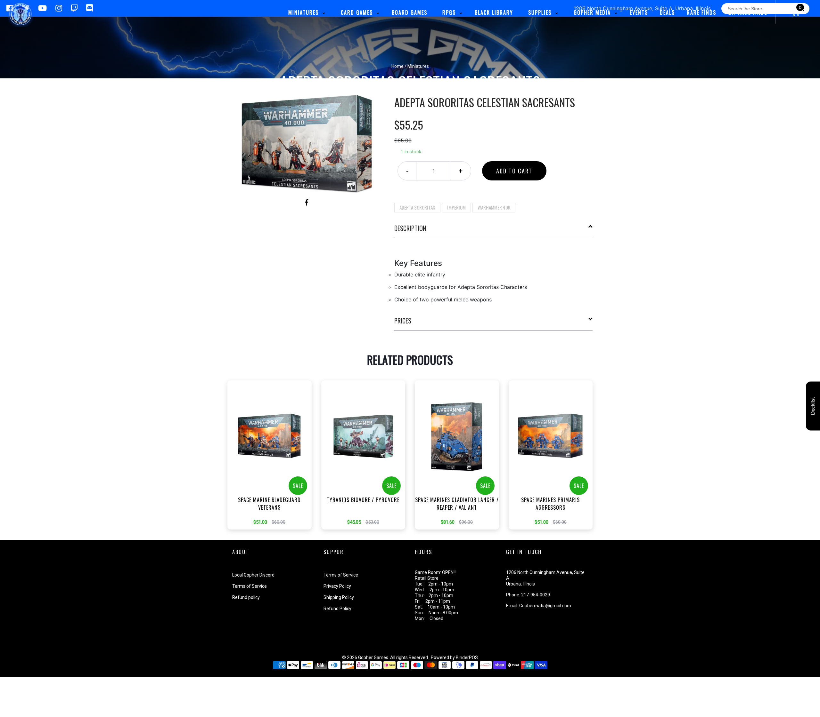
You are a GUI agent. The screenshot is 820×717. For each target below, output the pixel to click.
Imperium (456, 207)
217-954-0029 (535, 594)
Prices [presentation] (402, 320)
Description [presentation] (410, 228)
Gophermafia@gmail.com (545, 605)
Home (397, 66)
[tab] (493, 230)
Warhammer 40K (494, 207)
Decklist (813, 406)
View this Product (272, 464)
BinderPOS (467, 657)
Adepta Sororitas (417, 207)
